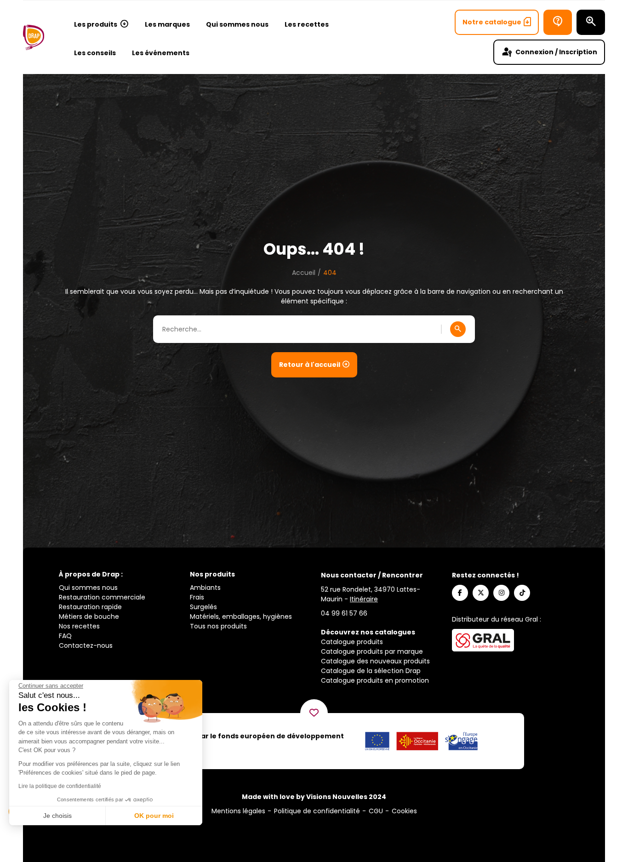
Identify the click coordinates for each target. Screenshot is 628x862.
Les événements (160, 52)
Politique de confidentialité (317, 811)
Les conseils (95, 52)
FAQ (65, 635)
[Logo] (33, 37)
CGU (376, 811)
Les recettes (307, 24)
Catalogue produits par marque (372, 651)
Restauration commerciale (102, 597)
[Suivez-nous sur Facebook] (460, 593)
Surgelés (203, 606)
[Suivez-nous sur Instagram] (501, 593)
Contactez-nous (86, 645)
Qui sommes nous (237, 24)
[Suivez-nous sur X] (481, 593)
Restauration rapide (90, 606)
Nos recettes (79, 626)
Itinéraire (364, 599)
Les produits (95, 24)
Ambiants (205, 587)
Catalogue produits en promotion (375, 680)
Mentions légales (238, 811)
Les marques (167, 24)
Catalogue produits (352, 641)
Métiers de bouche (89, 616)
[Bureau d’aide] (557, 22)
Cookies (404, 811)
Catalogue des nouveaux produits (375, 661)
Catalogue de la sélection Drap (371, 670)
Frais (197, 597)
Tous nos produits (218, 626)
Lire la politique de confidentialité (59, 786)
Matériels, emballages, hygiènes (241, 616)
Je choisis (57, 815)
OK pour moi (154, 815)
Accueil (303, 272)
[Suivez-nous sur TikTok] (522, 593)
